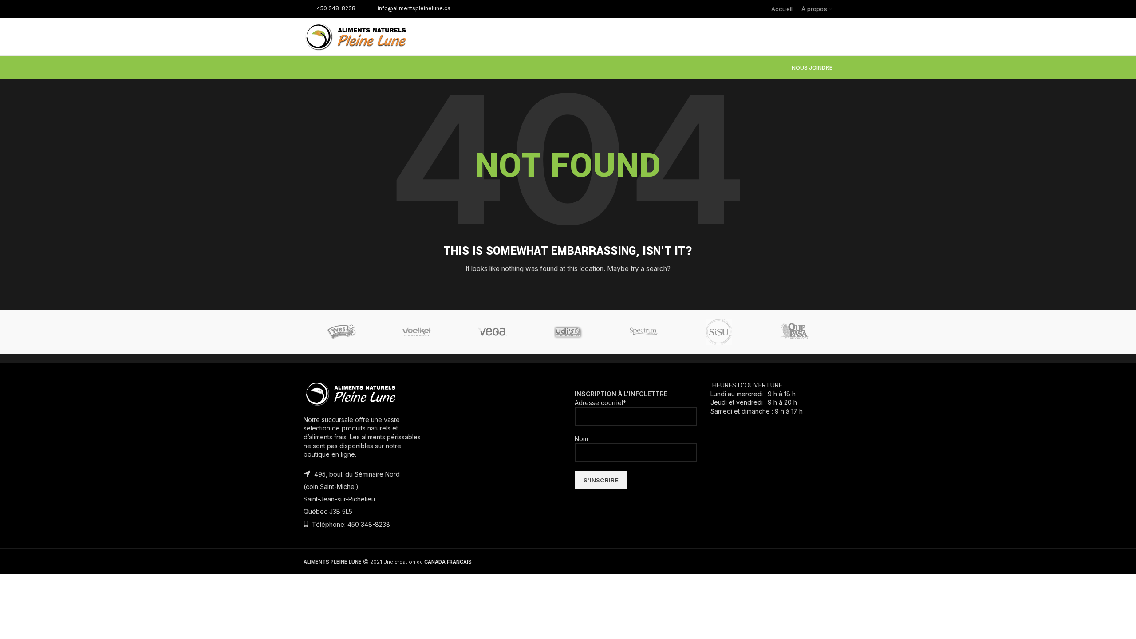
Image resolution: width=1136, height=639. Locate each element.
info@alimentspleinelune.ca (414, 8)
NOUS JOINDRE (812, 67)
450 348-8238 (336, 8)
